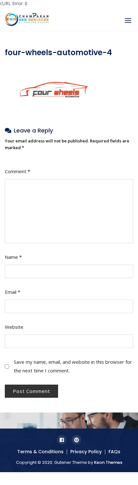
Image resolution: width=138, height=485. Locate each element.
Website (14, 327)
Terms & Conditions (40, 451)
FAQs (114, 451)
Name (13, 257)
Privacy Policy (86, 451)
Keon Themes (108, 462)
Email (12, 292)
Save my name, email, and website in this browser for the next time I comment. (73, 366)
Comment (17, 171)
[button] (128, 20)
